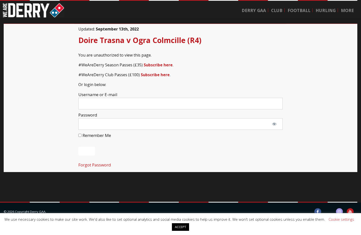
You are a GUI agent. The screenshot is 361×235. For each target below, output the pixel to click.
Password (87, 115)
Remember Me (96, 135)
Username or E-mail (97, 94)
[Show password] (274, 124)
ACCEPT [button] (180, 227)
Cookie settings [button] (341, 219)
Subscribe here (158, 65)
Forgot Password (94, 165)
